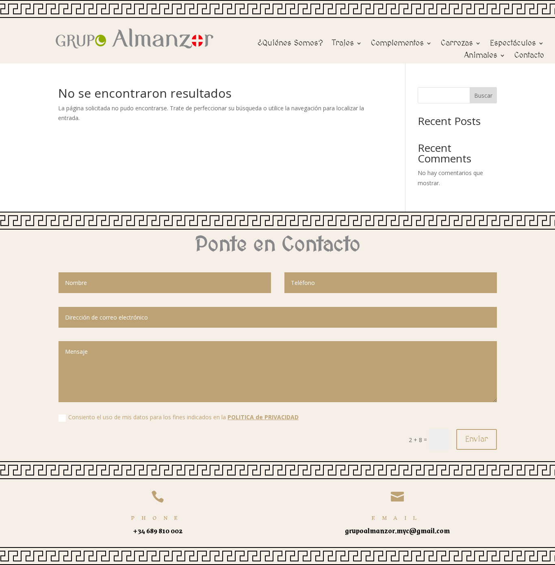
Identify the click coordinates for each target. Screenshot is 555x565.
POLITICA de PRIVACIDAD (263, 417)
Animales (480, 56)
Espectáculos (513, 44)
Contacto (529, 56)
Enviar (476, 439)
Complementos (397, 44)
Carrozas (457, 44)
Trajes (343, 44)
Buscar (483, 95)
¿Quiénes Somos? (290, 44)
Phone (157, 518)
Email (397, 518)
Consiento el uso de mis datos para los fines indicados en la (183, 417)
